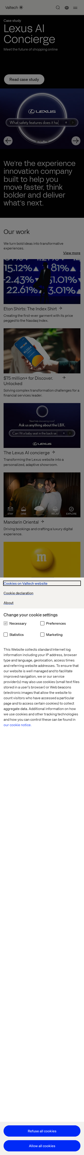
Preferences (56, 623)
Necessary (17, 623)
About (8, 602)
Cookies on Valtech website (25, 583)
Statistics (16, 634)
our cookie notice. (18, 724)
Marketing (54, 634)
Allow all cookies (42, 1145)
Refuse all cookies (42, 1131)
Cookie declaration (18, 593)
